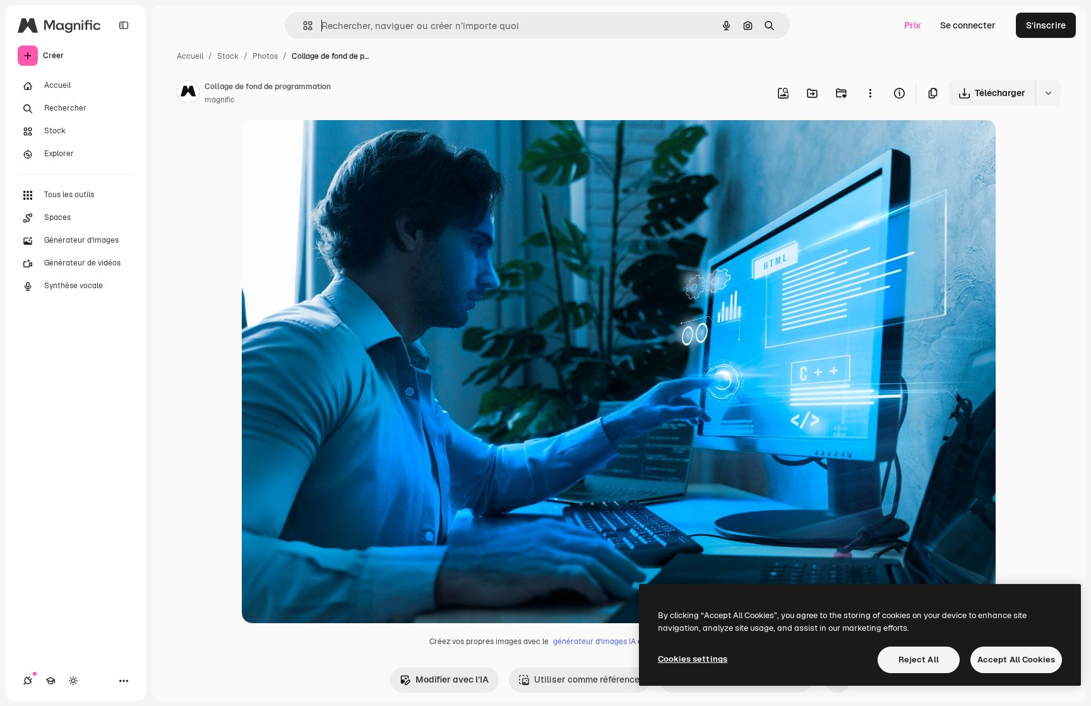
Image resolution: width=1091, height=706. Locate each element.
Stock (228, 56)
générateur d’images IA (594, 641)
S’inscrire (1046, 25)
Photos (265, 56)
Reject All (918, 659)
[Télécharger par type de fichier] (1048, 93)
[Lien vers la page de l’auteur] (188, 93)
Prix (912, 25)
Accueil (190, 56)
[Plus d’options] (870, 93)
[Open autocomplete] (302, 25)
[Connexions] (28, 681)
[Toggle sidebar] (124, 25)
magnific (220, 100)
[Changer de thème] (73, 681)
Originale (325, 144)
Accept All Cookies (1016, 659)
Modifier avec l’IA (452, 679)
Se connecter (968, 25)
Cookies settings (692, 659)
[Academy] (50, 681)
